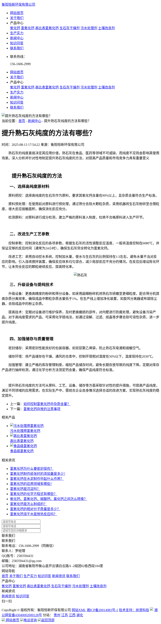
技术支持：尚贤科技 (134, 610)
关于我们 (16, 18)
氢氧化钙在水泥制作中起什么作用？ (37, 479)
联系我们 (16, 48)
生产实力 (16, 33)
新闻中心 (16, 38)
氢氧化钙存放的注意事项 (41, 409)
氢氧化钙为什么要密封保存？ (32, 468)
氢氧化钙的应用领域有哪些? (31, 484)
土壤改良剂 (106, 28)
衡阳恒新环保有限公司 (18, 4)
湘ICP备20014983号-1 (102, 610)
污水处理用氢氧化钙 (25, 431)
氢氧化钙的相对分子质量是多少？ (35, 509)
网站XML (79, 610)
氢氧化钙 (27, 28)
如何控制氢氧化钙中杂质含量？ (46, 404)
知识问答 (16, 43)
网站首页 (16, 13)
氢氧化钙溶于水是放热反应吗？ (33, 514)
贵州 (57, 615)
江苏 (64, 615)
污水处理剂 (88, 28)
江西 (72, 615)
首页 (21, 121)
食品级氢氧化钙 (22, 451)
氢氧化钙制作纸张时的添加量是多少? (37, 473)
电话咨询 (30, 620)
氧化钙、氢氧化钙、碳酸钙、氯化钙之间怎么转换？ (48, 499)
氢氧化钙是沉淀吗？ (25, 489)
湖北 (79, 615)
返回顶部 (48, 620)
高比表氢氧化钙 (47, 28)
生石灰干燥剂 (70, 28)
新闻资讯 (58, 576)
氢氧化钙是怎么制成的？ (28, 504)
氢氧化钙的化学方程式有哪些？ (33, 494)
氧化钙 (15, 28)
